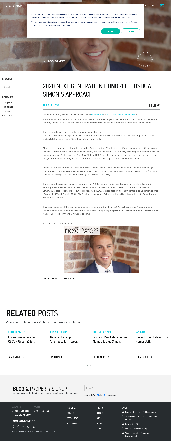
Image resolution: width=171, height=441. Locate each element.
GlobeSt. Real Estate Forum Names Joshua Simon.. (110, 339)
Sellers (100, 423)
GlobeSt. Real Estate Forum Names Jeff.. (153, 339)
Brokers (100, 413)
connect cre (97, 114)
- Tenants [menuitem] (7, 106)
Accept (110, 31)
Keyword (7, 79)
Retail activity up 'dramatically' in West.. (64, 339)
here (77, 223)
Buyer (72, 278)
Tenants (100, 408)
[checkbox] (107, 396)
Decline (131, 31)
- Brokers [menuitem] (7, 111)
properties (71, 408)
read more (15, 357)
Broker (64, 278)
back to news (56, 61)
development (72, 418)
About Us (70, 413)
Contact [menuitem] (154, 5)
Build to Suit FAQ (131, 424)
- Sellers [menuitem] (7, 115)
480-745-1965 (42, 410)
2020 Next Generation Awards (120, 114)
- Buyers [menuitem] (7, 102)
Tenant (55, 278)
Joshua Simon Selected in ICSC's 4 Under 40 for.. (23, 339)
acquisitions (72, 423)
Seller (47, 278)
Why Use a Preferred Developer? (137, 428)
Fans (99, 428)
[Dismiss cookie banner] (139, 9)
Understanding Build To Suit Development (140, 412)
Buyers (99, 418)
